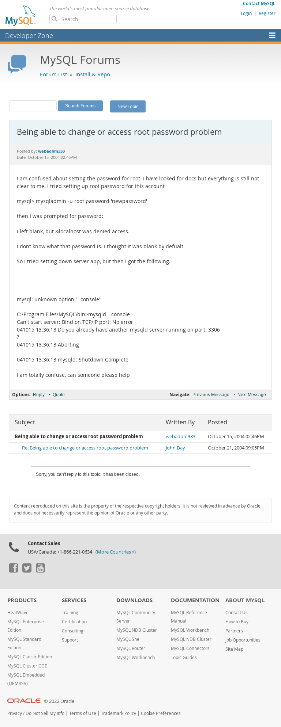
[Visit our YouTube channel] (40, 570)
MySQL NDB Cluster (136, 630)
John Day (175, 448)
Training (70, 612)
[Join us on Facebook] (13, 570)
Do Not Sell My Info (45, 713)
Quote (59, 394)
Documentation (195, 600)
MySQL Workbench (135, 657)
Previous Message (210, 394)
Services (74, 600)
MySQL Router (130, 648)
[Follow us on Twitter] (27, 570)
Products (22, 600)
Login (246, 13)
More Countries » (115, 552)
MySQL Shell (129, 639)
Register (267, 13)
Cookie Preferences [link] (161, 713)
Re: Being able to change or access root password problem (85, 448)
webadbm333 (180, 436)
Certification (74, 621)
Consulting (72, 631)
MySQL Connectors (190, 648)
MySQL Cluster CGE (27, 666)
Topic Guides (184, 657)
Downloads (134, 600)
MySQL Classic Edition (29, 656)
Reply (39, 394)
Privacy (14, 713)
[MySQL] (20, 15)
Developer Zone (29, 35)
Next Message (251, 394)
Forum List (53, 74)
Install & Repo (92, 74)
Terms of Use (82, 713)
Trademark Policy (118, 713)
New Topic (127, 106)
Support (70, 640)
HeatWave (18, 612)
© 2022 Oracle (59, 701)
